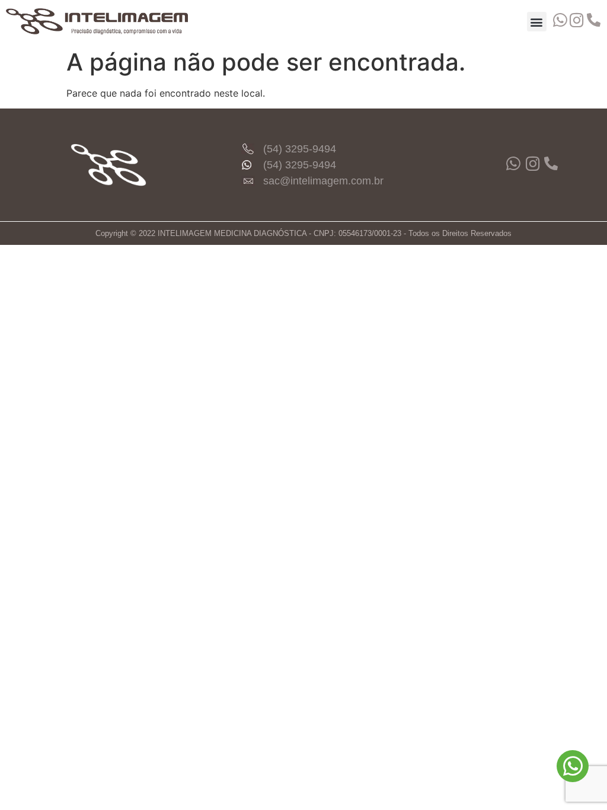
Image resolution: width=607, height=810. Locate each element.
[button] (537, 21)
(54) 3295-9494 (299, 149)
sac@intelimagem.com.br (323, 181)
